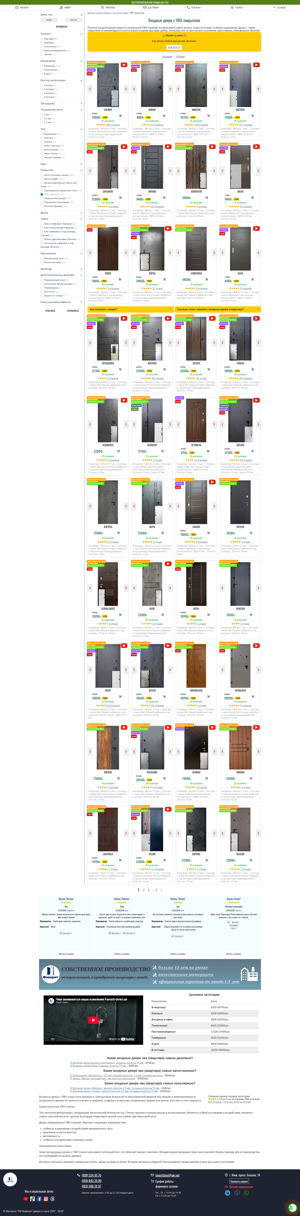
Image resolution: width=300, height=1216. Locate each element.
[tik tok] (32, 1200)
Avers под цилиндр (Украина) (61, 227)
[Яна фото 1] (66, 937)
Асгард (196, 363)
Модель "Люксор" (177, 898)
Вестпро (240, 109)
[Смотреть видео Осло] (168, 563)
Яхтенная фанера (55, 206)
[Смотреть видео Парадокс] (168, 727)
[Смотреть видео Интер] (124, 645)
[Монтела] (196, 84)
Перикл (240, 526)
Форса (152, 273)
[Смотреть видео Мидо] (256, 146)
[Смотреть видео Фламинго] (124, 400)
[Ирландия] (240, 665)
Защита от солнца (54, 295)
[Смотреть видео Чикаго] (256, 318)
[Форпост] (152, 337)
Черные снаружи (54, 157)
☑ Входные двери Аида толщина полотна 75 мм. (98, 1066)
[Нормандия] (196, 665)
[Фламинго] (108, 419)
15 (241, 124)
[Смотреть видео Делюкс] (212, 727)
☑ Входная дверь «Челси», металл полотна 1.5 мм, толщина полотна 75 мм (114, 1091)
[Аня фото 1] (178, 940)
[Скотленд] (108, 828)
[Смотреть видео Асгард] (212, 318)
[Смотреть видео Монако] (256, 727)
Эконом (50, 54)
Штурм (152, 690)
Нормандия (196, 690)
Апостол (240, 608)
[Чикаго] (240, 337)
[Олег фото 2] (129, 937)
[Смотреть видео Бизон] (168, 809)
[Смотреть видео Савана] (212, 482)
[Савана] (196, 501)
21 (154, 288)
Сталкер (108, 109)
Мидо (240, 191)
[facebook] (39, 1200)
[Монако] (240, 747)
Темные (50, 142)
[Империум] (196, 166)
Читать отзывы (66, 954)
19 (152, 705)
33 (153, 378)
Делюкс (196, 772)
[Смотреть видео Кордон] (124, 727)
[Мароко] (152, 166)
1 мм (48, 114)
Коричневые (52, 134)
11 (196, 460)
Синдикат (108, 191)
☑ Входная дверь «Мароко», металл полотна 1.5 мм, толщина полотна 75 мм (114, 1088)
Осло (152, 608)
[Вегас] (196, 583)
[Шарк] (152, 501)
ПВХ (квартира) (54, 194)
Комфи (152, 109)
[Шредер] (240, 419)
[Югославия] (108, 337)
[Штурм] (152, 665)
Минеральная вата (56, 258)
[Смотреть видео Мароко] (168, 146)
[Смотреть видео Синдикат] (124, 146)
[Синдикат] (108, 166)
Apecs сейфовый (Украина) (60, 223)
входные (56, 1152)
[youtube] (26, 1200)
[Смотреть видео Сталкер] (124, 64)
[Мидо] (240, 166)
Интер (108, 690)
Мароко (152, 191)
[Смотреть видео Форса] (168, 228)
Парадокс (152, 772)
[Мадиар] (240, 828)
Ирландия (240, 690)
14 (151, 124)
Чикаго (240, 363)
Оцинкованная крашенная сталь (63, 190)
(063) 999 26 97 (91, 1186)
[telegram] (229, 1193)
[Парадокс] (152, 747)
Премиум (50, 42)
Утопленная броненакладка (60, 284)
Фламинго (107, 444)
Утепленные (52, 46)
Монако (240, 772)
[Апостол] (240, 583)
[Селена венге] (108, 583)
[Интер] (108, 665)
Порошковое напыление (59, 202)
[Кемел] (108, 248)
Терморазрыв (52, 287)
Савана (196, 526)
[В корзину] (120, 116)
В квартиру (52, 66)
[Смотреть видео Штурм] (168, 645)
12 (108, 705)
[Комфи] (152, 84)
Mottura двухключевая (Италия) (62, 239)
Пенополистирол (54, 262)
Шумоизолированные (57, 50)
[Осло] (152, 583)
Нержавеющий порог (56, 280)
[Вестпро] (240, 84)
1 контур (50, 85)
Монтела (196, 109)
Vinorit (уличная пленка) (58, 175)
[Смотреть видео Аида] (256, 228)
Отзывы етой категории (237, 1102)
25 (197, 124)
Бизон (152, 854)
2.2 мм (50, 122)
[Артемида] (196, 419)
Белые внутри (53, 149)
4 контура (50, 97)
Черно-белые (53, 153)
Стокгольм (196, 273)
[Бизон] (152, 828)
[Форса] (152, 248)
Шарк (152, 526)
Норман (196, 854)
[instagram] (46, 1200)
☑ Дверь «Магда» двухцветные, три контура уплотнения (102, 1078)
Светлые (50, 138)
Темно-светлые (54, 145)
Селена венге (108, 608)
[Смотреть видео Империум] (212, 146)
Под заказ (51, 38)
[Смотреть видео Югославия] (124, 318)
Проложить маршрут (239, 1181)
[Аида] (240, 248)
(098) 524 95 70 (174, 47)
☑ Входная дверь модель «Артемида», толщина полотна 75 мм (106, 1063)
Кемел (108, 273)
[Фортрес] (108, 501)
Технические (52, 70)
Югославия (108, 363)
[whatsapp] (248, 1193)
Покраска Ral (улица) (57, 198)
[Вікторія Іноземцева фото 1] (233, 926)
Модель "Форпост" (122, 898)
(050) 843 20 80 (91, 1180)
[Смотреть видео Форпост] (168, 318)
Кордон (108, 772)
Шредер (240, 444)
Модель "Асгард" (234, 898)
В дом (48, 73)
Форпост (152, 363)
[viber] (238, 1193)
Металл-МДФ (53, 179)
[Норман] (196, 828)
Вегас (196, 608)
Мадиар (240, 854)
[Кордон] (108, 747)
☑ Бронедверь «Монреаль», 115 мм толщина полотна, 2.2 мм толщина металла (116, 1075)
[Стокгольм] (196, 248)
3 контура (51, 93)
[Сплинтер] (152, 419)
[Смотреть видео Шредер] (256, 400)
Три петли (51, 291)
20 (152, 206)
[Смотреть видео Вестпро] (256, 64)
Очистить (50, 310)
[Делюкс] (196, 747)
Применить (62, 26)
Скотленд (108, 854)
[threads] (53, 1200)
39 (108, 124)
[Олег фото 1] (114, 937)
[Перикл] (240, 501)
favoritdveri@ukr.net (167, 1175)
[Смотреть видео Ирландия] (256, 645)
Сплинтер (152, 444)
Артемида (196, 444)
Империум (196, 191)
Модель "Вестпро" (66, 898)
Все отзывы (215, 1102)
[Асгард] (196, 337)
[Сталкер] (108, 84)
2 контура (51, 89)
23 (241, 460)
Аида (240, 273)
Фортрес (108, 526)
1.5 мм (49, 118)
